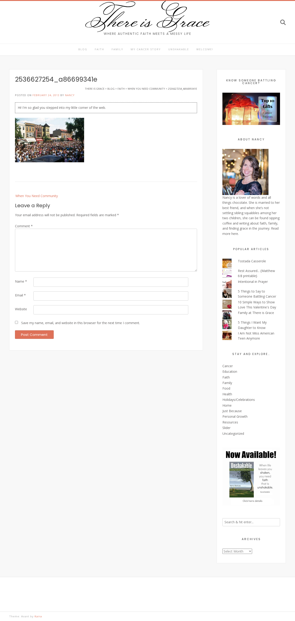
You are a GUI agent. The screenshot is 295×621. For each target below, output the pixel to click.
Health (227, 394)
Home (227, 405)
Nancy (70, 95)
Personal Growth (235, 416)
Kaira (38, 616)
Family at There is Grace (256, 312)
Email (20, 295)
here (234, 233)
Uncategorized (233, 433)
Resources (230, 422)
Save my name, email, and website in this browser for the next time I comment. (80, 323)
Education (229, 371)
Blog (82, 49)
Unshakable (178, 49)
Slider (226, 428)
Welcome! (204, 49)
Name (21, 281)
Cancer (227, 366)
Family (117, 49)
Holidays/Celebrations (238, 399)
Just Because (232, 411)
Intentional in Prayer (253, 281)
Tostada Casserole (252, 261)
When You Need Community (36, 196)
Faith (99, 49)
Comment (24, 226)
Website (21, 309)
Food (226, 388)
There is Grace (148, 19)
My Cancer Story (146, 49)
